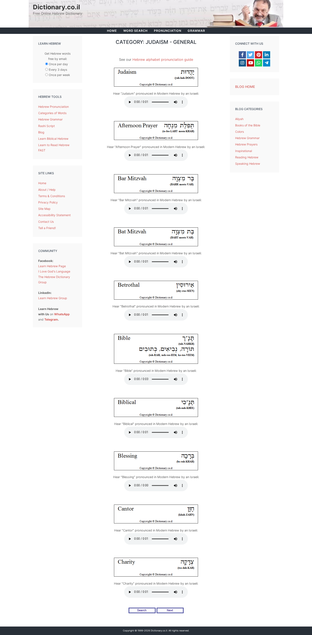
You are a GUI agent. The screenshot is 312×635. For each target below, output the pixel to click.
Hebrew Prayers (246, 144)
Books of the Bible (247, 125)
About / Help (47, 189)
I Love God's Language (54, 271)
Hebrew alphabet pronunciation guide (162, 59)
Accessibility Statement (54, 215)
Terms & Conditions (51, 196)
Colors (239, 131)
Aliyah (239, 119)
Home (112, 30)
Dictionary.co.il (56, 7)
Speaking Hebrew (247, 163)
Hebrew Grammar (50, 119)
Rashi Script (46, 126)
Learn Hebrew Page (52, 266)
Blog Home (245, 87)
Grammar (196, 30)
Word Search (135, 30)
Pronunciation (167, 30)
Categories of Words (52, 113)
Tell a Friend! (47, 228)
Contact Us (46, 221)
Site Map (44, 208)
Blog (41, 132)
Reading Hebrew (246, 157)
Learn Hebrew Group (52, 298)
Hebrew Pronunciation (53, 106)
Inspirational (243, 151)
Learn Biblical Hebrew (53, 138)
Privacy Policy (48, 202)
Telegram (51, 319)
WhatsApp (62, 314)
